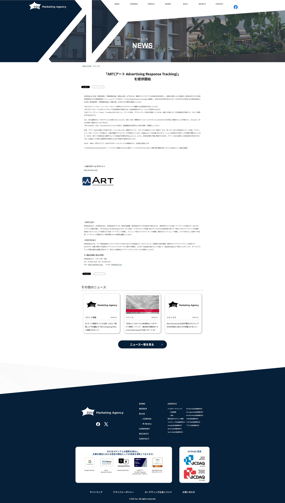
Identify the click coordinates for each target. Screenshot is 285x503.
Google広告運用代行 (175, 425)
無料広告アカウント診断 (176, 419)
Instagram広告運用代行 (194, 412)
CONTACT (219, 4)
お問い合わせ (188, 492)
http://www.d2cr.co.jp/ (95, 264)
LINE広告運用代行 (192, 419)
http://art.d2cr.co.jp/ (91, 170)
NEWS (116, 4)
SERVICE (151, 4)
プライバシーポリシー (123, 492)
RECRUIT (202, 4)
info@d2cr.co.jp (116, 264)
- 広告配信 (172, 412)
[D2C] (102, 420)
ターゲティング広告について (158, 492)
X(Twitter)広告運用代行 (194, 415)
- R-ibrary (146, 423)
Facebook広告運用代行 (194, 409)
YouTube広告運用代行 (175, 432)
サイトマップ (96, 492)
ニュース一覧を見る (142, 344)
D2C (49, 5)
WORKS (168, 4)
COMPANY (134, 4)
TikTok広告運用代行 (193, 422)
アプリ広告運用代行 (192, 425)
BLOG (185, 4)
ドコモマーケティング (175, 409)
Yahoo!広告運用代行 (175, 429)
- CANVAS (146, 418)
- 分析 (171, 415)
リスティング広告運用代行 (176, 422)
